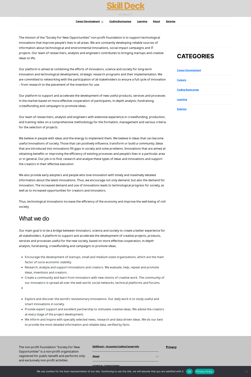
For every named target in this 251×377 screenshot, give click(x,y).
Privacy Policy (204, 371)
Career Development (88, 21)
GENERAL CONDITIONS (106, 366)
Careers (181, 79)
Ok (189, 371)
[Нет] (246, 371)
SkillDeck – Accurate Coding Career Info (115, 346)
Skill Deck (125, 5)
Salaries (170, 21)
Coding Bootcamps (120, 21)
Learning (142, 21)
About (156, 21)
